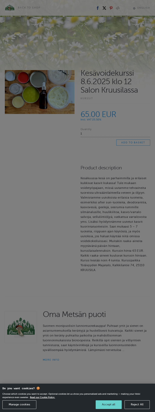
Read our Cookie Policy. (42, 397)
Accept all (108, 404)
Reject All (137, 404)
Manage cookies (19, 404)
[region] (77, 398)
